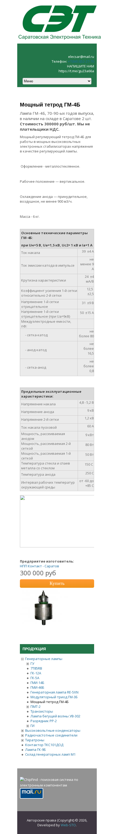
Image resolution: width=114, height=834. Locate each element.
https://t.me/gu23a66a (76, 71)
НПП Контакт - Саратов (39, 566)
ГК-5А (34, 677)
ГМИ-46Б (37, 687)
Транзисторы (41, 711)
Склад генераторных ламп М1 (50, 754)
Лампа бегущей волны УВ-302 (55, 716)
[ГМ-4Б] (44, 624)
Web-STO (68, 825)
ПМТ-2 (35, 706)
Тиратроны (34, 740)
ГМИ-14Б (37, 682)
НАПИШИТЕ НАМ (80, 66)
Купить (57, 583)
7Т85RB (36, 668)
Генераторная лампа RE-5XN (54, 692)
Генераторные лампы (43, 658)
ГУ (32, 663)
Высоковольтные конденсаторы (52, 730)
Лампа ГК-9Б (35, 749)
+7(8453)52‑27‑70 (81, 61)
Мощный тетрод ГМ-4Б (49, 701)
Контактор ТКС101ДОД (44, 744)
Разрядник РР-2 (43, 720)
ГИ (32, 725)
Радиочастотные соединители (51, 735)
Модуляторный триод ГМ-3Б (54, 697)
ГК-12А (35, 673)
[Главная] (59, 41)
